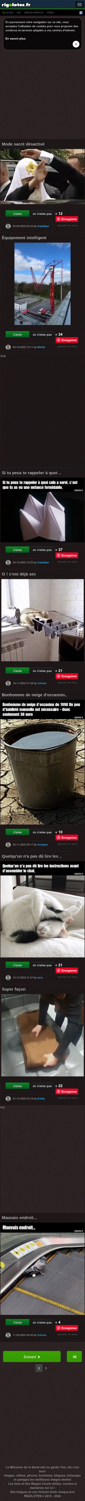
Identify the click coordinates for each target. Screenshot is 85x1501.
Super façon (14, 989)
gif (19, 12)
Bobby (41, 1098)
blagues (7, 12)
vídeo (50, 12)
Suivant (30, 1356)
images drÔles (33, 12)
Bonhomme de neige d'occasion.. (34, 695)
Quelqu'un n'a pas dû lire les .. (32, 856)
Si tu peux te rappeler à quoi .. (31, 472)
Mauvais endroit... (19, 1217)
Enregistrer (69, 219)
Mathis (41, 347)
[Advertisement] (42, 95)
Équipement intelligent (24, 237)
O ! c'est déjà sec (19, 574)
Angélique (43, 226)
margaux (42, 844)
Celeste (41, 683)
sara (40, 977)
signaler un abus (67, 225)
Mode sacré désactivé (23, 144)
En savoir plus (15, 38)
